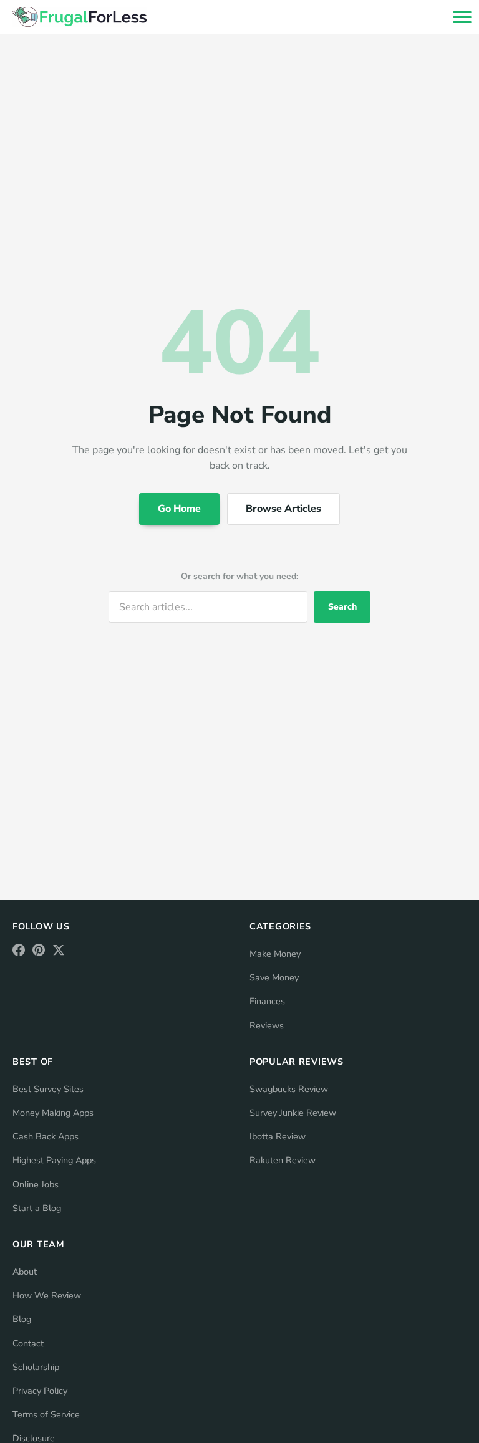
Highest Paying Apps (54, 1160)
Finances (267, 1001)
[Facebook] (18, 950)
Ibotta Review (277, 1136)
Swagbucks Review (288, 1089)
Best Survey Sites (48, 1089)
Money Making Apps (53, 1112)
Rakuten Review (282, 1160)
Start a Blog (36, 1208)
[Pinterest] (38, 950)
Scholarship (35, 1367)
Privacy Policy (39, 1390)
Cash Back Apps (45, 1136)
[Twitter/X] (58, 950)
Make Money (275, 953)
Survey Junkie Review (292, 1112)
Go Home (179, 508)
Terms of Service (46, 1414)
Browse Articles (283, 508)
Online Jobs (35, 1184)
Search (342, 607)
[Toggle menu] (462, 17)
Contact (28, 1343)
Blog (21, 1319)
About (24, 1271)
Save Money (274, 977)
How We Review (46, 1295)
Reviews (266, 1025)
